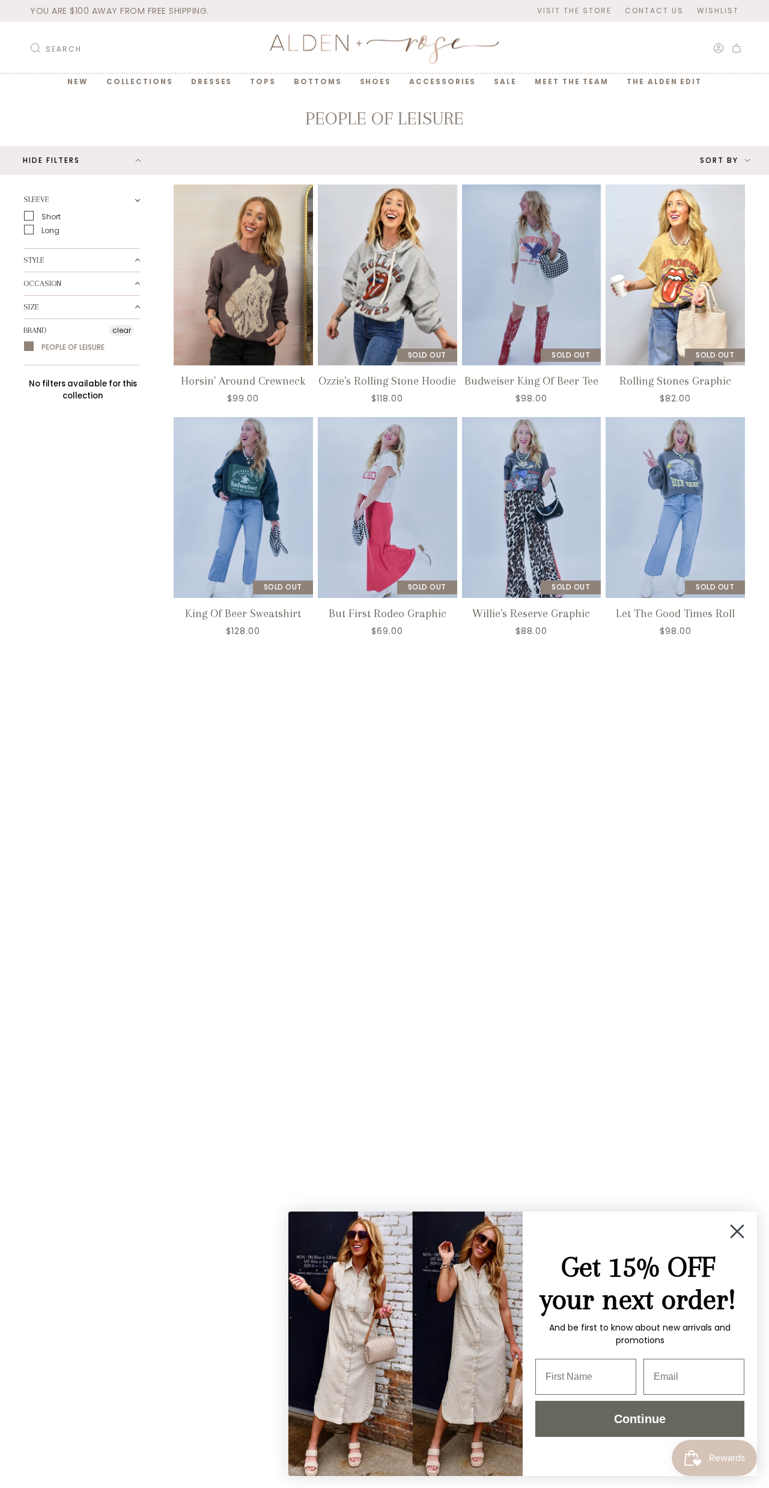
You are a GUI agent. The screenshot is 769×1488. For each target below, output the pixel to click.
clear (121, 330)
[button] (139, 82)
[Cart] (737, 48)
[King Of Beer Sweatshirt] (243, 507)
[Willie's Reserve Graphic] (531, 507)
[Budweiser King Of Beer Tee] (531, 274)
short (50, 216)
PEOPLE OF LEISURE (72, 347)
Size (31, 306)
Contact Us (654, 10)
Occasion (42, 282)
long (49, 230)
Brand (34, 329)
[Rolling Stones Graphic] (675, 274)
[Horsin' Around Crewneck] (243, 274)
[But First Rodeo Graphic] (387, 507)
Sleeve (36, 199)
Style (33, 259)
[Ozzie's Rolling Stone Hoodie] (387, 274)
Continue (640, 1418)
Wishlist (718, 10)
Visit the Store (574, 10)
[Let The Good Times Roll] (675, 507)
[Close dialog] (737, 1231)
